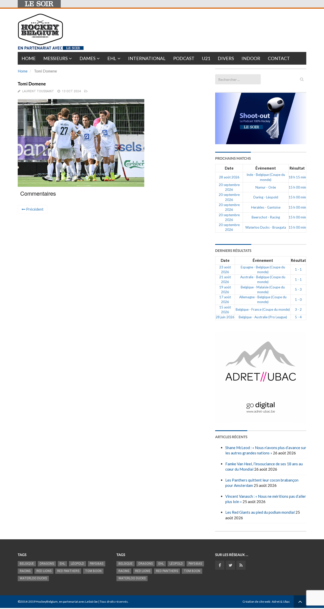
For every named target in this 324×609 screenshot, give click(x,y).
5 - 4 (298, 317)
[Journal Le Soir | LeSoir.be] (39, 4)
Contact (279, 58)
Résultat (297, 168)
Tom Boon (93, 571)
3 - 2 (298, 309)
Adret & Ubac (281, 601)
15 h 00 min (297, 187)
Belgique (27, 563)
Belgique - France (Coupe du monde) (263, 309)
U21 (206, 58)
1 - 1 (298, 269)
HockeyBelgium (47, 601)
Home (29, 58)
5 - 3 (298, 289)
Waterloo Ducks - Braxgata (265, 227)
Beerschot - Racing (266, 217)
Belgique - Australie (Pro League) (263, 317)
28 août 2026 (229, 177)
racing (25, 571)
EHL (111, 58)
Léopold (77, 563)
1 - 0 (298, 300)
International (147, 58)
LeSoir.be (91, 601)
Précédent (34, 209)
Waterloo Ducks (33, 578)
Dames (87, 58)
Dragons (47, 563)
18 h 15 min (297, 177)
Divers (226, 58)
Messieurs (55, 58)
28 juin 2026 (225, 317)
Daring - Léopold (265, 197)
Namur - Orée (265, 187)
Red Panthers (68, 571)
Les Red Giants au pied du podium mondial (260, 512)
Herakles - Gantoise (265, 207)
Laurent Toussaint (38, 91)
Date (229, 168)
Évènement (265, 168)
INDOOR (250, 58)
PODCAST (183, 58)
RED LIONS (43, 571)
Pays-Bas (96, 563)
